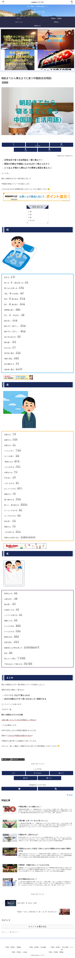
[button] (49, 150)
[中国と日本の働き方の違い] (56, 39)
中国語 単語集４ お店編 (19, 952)
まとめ (32, 220)
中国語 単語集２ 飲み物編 (37, 947)
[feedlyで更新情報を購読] (19, 788)
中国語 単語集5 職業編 (55, 952)
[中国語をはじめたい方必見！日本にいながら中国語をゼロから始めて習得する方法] (19, 39)
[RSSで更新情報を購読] (56, 788)
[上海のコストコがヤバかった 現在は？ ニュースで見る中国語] (56, 60)
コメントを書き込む (37, 926)
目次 (34, 207)
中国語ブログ (6, 759)
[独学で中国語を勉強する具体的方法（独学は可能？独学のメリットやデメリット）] (19, 60)
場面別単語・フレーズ (18, 759)
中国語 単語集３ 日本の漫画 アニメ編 (62, 948)
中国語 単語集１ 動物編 (13, 947)
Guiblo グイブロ (37, 2)
